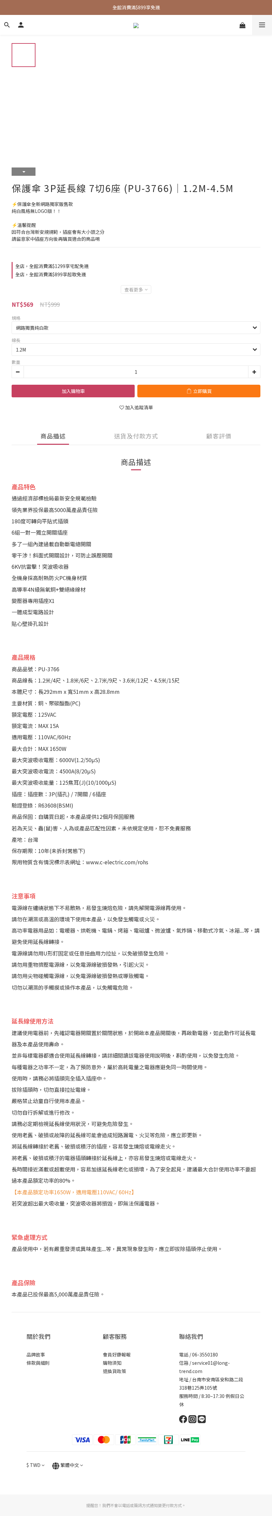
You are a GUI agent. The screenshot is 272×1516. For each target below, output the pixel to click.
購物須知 (112, 1362)
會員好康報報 (117, 1354)
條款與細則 (38, 1362)
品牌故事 (36, 1354)
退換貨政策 (114, 1371)
